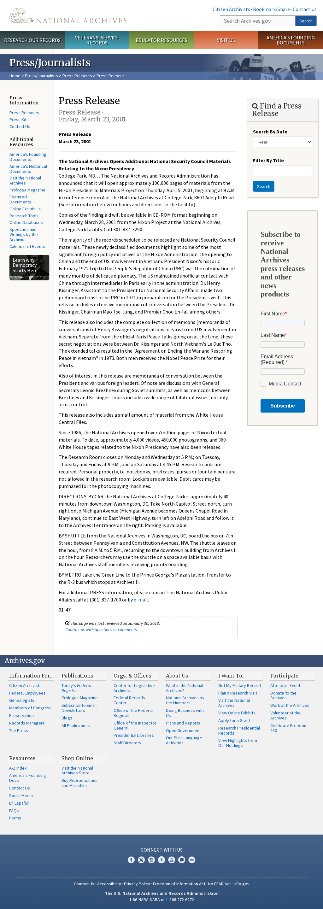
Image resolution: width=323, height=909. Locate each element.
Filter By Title (268, 160)
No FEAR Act (219, 884)
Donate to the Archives (283, 695)
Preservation (21, 715)
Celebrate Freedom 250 (289, 728)
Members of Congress (30, 708)
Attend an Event (285, 685)
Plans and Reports (183, 723)
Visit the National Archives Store (77, 770)
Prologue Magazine (80, 698)
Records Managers (27, 723)
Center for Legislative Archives (134, 688)
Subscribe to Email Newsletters (79, 707)
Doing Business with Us (185, 712)
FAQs (14, 810)
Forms (15, 818)
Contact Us (305, 9)
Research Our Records (32, 40)
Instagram (151, 860)
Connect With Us (162, 850)
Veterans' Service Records (97, 40)
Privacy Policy (137, 884)
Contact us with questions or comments (101, 629)
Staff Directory (127, 743)
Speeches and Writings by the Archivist (23, 234)
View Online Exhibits (236, 713)
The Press (18, 730)
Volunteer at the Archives (285, 715)
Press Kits (19, 119)
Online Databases (26, 222)
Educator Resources (161, 40)
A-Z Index (17, 768)
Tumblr (161, 860)
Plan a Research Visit (237, 693)
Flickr (192, 860)
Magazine (27, 190)
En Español (19, 803)
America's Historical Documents (28, 168)
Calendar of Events (27, 246)
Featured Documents (20, 199)
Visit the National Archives (25, 180)
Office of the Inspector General (135, 725)
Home (15, 76)
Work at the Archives (289, 705)
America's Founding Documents (291, 40)
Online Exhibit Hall (26, 209)
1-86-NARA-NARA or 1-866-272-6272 (161, 899)
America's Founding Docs (27, 777)
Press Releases (77, 76)
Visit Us (226, 40)
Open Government (183, 730)
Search (306, 21)
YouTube (171, 860)
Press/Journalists (41, 76)
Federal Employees (27, 693)
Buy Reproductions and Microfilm (79, 782)
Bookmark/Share (271, 9)
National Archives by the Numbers (185, 700)
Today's (76, 688)
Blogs (67, 718)
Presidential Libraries (134, 735)
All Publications (76, 725)
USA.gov (242, 884)
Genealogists (21, 700)
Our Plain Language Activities (184, 740)
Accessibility (109, 884)
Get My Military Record (239, 685)
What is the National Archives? (184, 688)
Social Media (21, 795)
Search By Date (270, 131)
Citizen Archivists (231, 9)
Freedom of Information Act (179, 884)
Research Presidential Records (239, 730)
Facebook (131, 860)
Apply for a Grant (234, 720)
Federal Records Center (129, 700)
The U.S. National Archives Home (67, 15)
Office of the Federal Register (133, 712)
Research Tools (23, 216)
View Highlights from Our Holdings (237, 742)
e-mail (141, 599)
